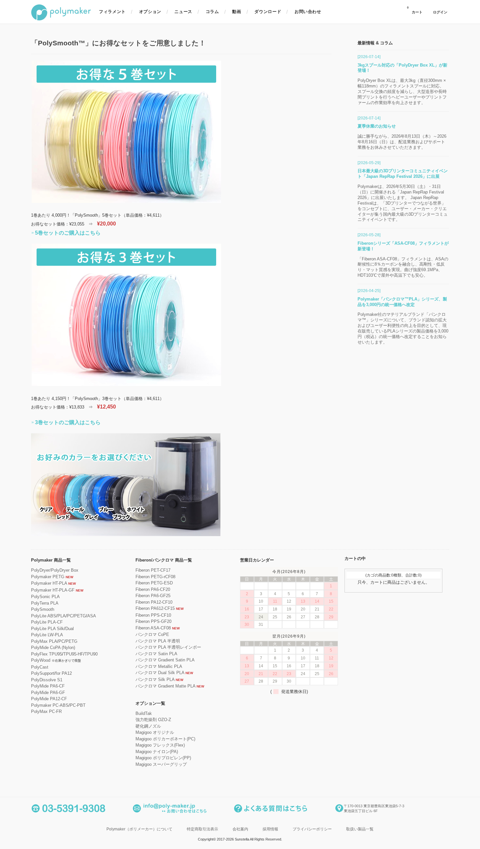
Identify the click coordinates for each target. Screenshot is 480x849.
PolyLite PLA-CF (47, 622)
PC (70, 615)
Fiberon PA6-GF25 (153, 595)
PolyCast (39, 667)
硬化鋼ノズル (148, 726)
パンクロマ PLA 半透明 (158, 641)
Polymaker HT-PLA (49, 583)
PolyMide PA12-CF (49, 698)
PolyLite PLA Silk (47, 628)
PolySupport (42, 673)
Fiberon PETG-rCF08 (155, 576)
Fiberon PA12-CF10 (154, 602)
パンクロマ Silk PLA (155, 679)
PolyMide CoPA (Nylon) (53, 647)
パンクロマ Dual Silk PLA (160, 672)
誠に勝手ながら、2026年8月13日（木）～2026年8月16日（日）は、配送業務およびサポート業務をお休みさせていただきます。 (402, 142)
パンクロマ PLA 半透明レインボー (168, 647)
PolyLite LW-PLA (47, 634)
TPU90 (91, 654)
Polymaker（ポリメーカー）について (139, 829)
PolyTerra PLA (44, 603)
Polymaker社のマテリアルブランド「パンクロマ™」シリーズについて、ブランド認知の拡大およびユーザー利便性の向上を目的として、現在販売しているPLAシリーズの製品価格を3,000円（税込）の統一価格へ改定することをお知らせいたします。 (403, 328)
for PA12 (64, 673)
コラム (212, 11)
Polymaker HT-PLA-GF (52, 590)
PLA (61, 615)
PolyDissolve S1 (46, 679)
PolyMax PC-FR (46, 711)
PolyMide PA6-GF (48, 692)
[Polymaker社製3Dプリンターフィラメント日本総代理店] (61, 19)
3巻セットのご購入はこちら (68, 422)
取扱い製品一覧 (360, 829)
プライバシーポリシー (312, 829)
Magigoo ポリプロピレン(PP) (163, 757)
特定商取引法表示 (202, 829)
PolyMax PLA (44, 641)
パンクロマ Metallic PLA (159, 666)
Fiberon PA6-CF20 (153, 589)
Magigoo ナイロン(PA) (157, 751)
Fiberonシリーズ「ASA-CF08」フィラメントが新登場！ (403, 246)
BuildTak (144, 713)
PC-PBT (78, 705)
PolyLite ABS (43, 615)
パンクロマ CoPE (152, 634)
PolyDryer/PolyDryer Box (54, 570)
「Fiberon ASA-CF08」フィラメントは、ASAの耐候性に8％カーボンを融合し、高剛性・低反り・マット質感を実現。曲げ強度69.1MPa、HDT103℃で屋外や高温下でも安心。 (403, 267)
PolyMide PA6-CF (48, 686)
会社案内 (240, 829)
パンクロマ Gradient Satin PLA (165, 659)
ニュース (183, 11)
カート (415, 10)
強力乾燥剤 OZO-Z (153, 719)
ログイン (440, 12)
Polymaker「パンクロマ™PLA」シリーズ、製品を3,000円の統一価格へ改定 (402, 302)
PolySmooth (42, 609)
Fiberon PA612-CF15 (155, 608)
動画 (236, 11)
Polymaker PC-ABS (50, 705)
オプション (150, 11)
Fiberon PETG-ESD (154, 582)
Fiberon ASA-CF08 (153, 627)
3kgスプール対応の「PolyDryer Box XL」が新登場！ (402, 68)
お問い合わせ (308, 11)
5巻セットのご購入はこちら (68, 233)
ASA (91, 615)
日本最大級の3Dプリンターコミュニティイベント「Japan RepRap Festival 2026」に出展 (403, 173)
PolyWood (40, 660)
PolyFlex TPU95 (46, 654)
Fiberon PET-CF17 (153, 570)
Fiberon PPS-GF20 (153, 621)
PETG (80, 615)
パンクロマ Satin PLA (156, 653)
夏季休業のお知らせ (377, 126)
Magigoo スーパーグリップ (161, 764)
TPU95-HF (73, 654)
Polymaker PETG (47, 576)
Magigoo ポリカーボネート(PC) (165, 738)
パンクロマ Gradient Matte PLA (165, 686)
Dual (69, 628)
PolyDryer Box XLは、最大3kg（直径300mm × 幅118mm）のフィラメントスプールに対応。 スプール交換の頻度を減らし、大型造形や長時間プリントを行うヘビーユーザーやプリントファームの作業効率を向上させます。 (402, 91)
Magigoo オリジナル (155, 732)
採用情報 (270, 829)
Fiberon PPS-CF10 (153, 615)
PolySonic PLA (45, 596)
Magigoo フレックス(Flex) (160, 745)
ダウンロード (267, 11)
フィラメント (112, 11)
